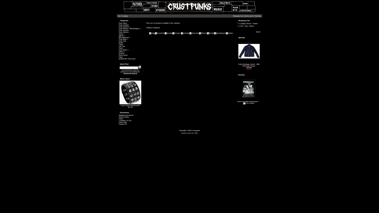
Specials (241, 37)
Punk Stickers (124, 32)
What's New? (125, 79)
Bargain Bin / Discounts (127, 59)
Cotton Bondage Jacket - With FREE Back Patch (249, 65)
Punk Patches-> (124, 27)
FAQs (121, 119)
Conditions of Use (125, 120)
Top (119, 16)
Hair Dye (122, 46)
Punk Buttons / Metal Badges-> (130, 28)
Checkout (257, 16)
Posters (121, 53)
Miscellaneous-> (124, 37)
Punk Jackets (124, 30)
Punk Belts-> (123, 39)
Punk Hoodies (124, 25)
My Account (248, 16)
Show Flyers (123, 55)
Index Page (123, 122)
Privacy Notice (124, 117)
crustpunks (196, 130)
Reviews (241, 75)
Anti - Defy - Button (247, 26)
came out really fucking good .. (248, 101)
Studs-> (121, 34)
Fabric (121, 44)
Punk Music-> (124, 50)
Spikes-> (122, 36)
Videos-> (122, 52)
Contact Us (123, 124)
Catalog (125, 16)
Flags (121, 57)
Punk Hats (122, 41)
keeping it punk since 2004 (189, 133)
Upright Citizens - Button (249, 23)
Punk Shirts (123, 23)
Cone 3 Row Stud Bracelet (130, 105)
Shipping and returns (126, 115)
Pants (121, 48)
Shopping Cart (238, 16)
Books (121, 43)
